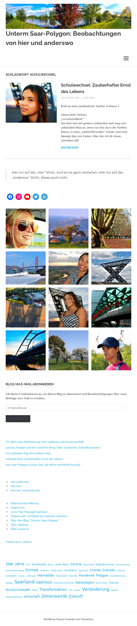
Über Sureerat (20, 528)
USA (70, 590)
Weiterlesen (69, 147)
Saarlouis (44, 582)
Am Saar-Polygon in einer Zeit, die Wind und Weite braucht (43, 464)
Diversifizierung (122, 564)
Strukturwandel (18, 589)
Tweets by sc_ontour (19, 541)
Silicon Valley (101, 582)
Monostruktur (62, 575)
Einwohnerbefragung (15, 570)
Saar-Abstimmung (117, 575)
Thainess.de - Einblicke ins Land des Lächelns (39, 516)
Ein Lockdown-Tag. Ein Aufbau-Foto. (28, 453)
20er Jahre (15, 563)
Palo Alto (73, 575)
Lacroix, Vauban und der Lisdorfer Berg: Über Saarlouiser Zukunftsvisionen (53, 447)
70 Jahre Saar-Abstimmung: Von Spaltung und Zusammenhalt (45, 441)
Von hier (89, 97)
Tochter (34, 590)
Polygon (102, 575)
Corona (75, 564)
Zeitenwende (54, 596)
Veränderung (96, 589)
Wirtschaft (32, 596)
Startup (113, 582)
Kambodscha (11, 575)
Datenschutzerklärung (25, 503)
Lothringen (31, 575)
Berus (50, 564)
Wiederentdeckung (14, 596)
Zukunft (76, 596)
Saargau (9, 582)
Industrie (121, 570)
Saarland (24, 582)
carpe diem (62, 564)
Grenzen (108, 570)
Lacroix (21, 575)
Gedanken (70, 570)
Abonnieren (18, 418)
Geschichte (83, 570)
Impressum (18, 507)
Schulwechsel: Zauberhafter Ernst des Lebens (34, 458)
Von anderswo (20, 481)
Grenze (95, 570)
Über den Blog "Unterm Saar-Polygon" (35, 520)
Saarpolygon (84, 582)
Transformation (53, 589)
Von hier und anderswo (25, 490)
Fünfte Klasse (57, 570)
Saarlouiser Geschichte (64, 582)
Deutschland (88, 564)
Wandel (114, 590)
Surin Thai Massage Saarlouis (29, 511)
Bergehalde (39, 564)
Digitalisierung (104, 564)
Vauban (77, 590)
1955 (28, 564)
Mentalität (45, 575)
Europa (32, 569)
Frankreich (44, 570)
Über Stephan (19, 524)
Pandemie (86, 575)
